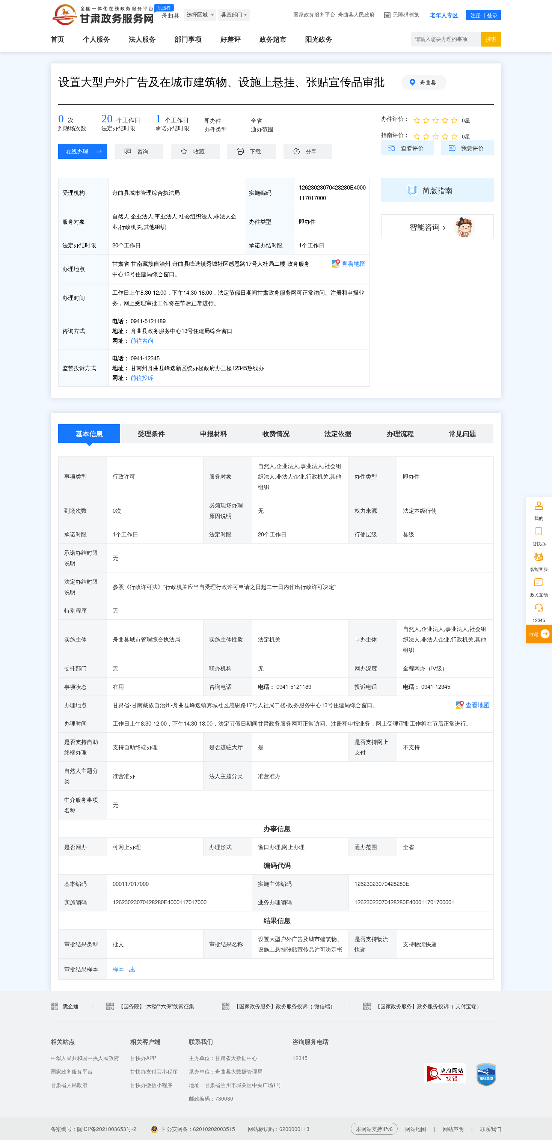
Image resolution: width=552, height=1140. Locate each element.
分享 (311, 151)
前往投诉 (141, 377)
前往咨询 (141, 340)
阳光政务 (318, 39)
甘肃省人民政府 (69, 1085)
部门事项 (188, 39)
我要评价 (472, 148)
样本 (118, 969)
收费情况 (276, 433)
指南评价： (395, 135)
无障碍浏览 (406, 15)
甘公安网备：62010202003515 (198, 1128)
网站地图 (415, 1128)
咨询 (142, 151)
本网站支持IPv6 (374, 1128)
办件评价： (395, 118)
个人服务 (96, 39)
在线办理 (77, 151)
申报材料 (213, 433)
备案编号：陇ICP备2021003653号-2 (93, 1128)
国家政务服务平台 (314, 15)
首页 (57, 39)
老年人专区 (444, 15)
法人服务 (142, 39)
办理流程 (400, 433)
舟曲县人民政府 (356, 15)
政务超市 (273, 39)
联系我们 (490, 1128)
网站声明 (453, 1128)
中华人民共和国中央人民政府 (85, 1058)
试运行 (164, 8)
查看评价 (412, 148)
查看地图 (354, 263)
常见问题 (462, 433)
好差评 (230, 39)
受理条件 (151, 433)
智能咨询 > (428, 226)
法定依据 (337, 433)
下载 (255, 151)
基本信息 (89, 433)
